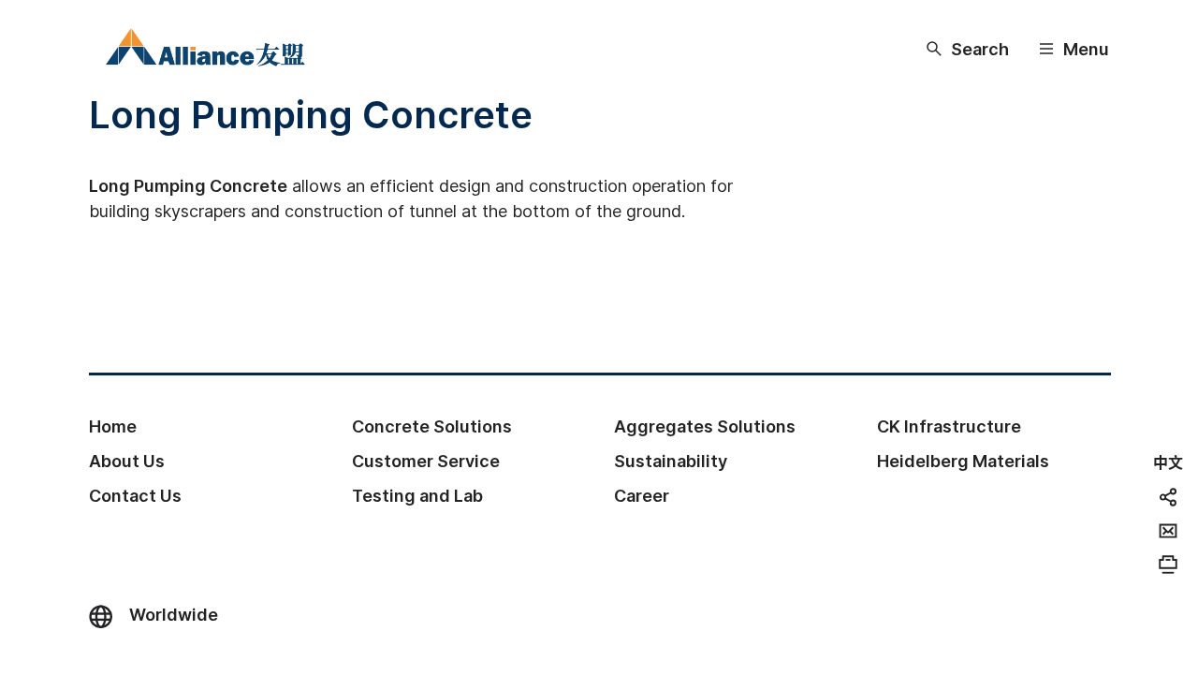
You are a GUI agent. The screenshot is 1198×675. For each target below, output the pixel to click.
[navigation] (1168, 461)
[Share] (1168, 497)
